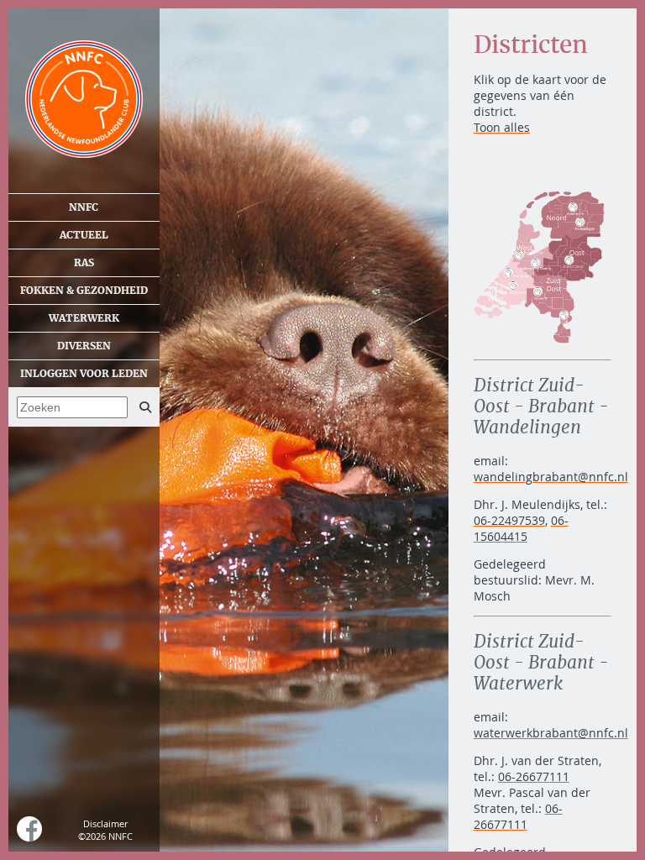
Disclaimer (105, 823)
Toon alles (502, 127)
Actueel (84, 235)
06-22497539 (509, 520)
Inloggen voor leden (84, 373)
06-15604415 (521, 528)
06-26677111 (533, 776)
